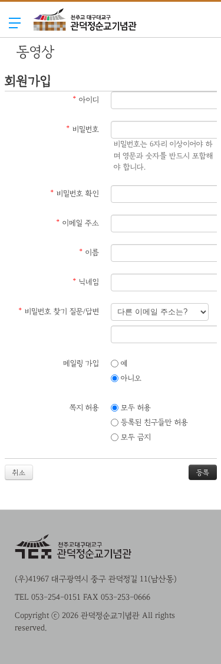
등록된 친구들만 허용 (153, 422)
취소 (18, 472)
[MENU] (14, 22)
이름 (89, 253)
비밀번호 (82, 129)
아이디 (85, 100)
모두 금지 (134, 437)
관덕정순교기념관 (85, 43)
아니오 (129, 378)
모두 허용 (134, 408)
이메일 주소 (77, 223)
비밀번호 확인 (74, 194)
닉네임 (85, 282)
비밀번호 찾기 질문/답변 (58, 311)
